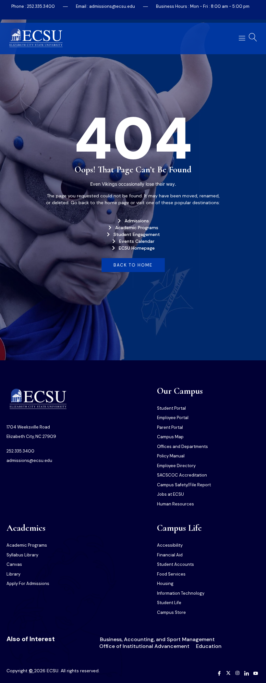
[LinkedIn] (246, 674)
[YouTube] (255, 674)
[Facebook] (219, 674)
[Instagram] (237, 674)
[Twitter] (228, 674)
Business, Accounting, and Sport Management (157, 639)
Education (209, 646)
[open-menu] (241, 38)
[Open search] (253, 37)
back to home (133, 265)
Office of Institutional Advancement (144, 646)
